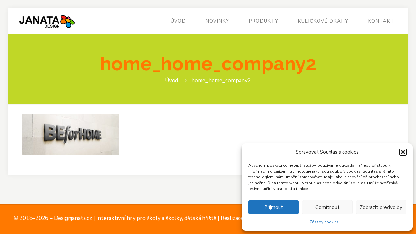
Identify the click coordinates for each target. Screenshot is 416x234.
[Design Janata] (47, 21)
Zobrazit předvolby (381, 207)
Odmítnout (327, 207)
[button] (403, 152)
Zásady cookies (324, 222)
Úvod (171, 80)
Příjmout (273, 207)
